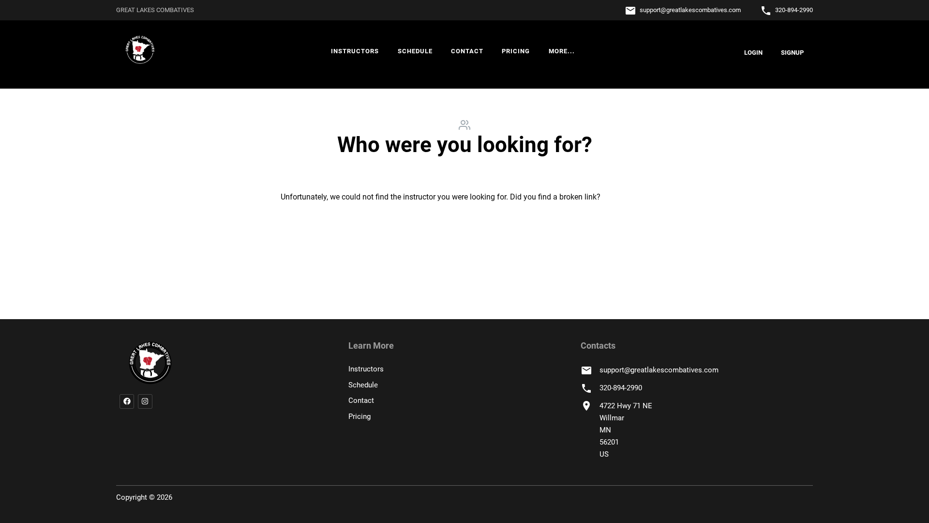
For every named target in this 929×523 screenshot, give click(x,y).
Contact (467, 51)
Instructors (355, 51)
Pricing (516, 51)
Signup (792, 52)
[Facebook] (127, 401)
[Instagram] (145, 401)
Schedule (415, 51)
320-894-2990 (794, 10)
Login (753, 52)
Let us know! (623, 196)
